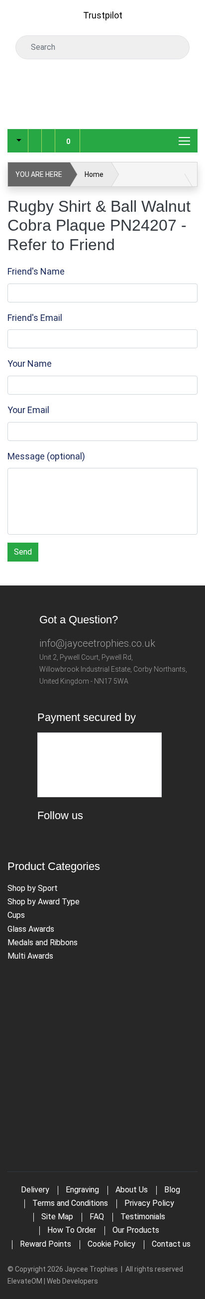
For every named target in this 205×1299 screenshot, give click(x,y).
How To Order (71, 1230)
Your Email (28, 410)
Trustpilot (102, 15)
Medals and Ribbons (42, 942)
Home (94, 174)
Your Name (29, 363)
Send (23, 552)
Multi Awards (30, 956)
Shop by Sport (32, 888)
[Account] (35, 133)
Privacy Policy (149, 1203)
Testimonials (142, 1216)
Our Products (135, 1230)
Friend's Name (36, 271)
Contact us (171, 1244)
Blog (172, 1189)
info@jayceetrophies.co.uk (97, 643)
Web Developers (72, 1281)
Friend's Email (34, 317)
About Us (131, 1189)
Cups (16, 915)
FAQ (97, 1216)
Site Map (57, 1216)
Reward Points (45, 1244)
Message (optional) (46, 456)
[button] (17, 140)
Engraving (82, 1189)
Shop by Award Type (43, 901)
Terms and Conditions (70, 1203)
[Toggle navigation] (185, 140)
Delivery (35, 1189)
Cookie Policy (111, 1244)
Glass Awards (30, 929)
